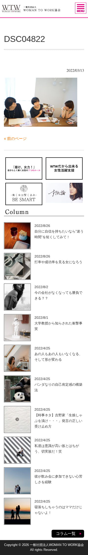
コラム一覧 (66, 533)
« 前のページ (15, 138)
